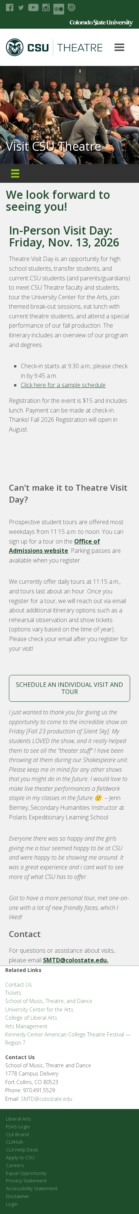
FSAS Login (18, 1126)
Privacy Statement (26, 1180)
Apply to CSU (20, 1157)
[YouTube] (33, 7)
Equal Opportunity (26, 1173)
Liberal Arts (18, 1118)
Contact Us (18, 984)
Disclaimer (17, 1196)
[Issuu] (71, 7)
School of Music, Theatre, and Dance (48, 1000)
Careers (15, 1165)
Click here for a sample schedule (63, 385)
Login (12, 1204)
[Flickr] (58, 9)
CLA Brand (17, 1134)
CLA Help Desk (22, 1149)
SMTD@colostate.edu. (75, 960)
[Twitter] (20, 7)
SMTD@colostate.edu (46, 1098)
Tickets (13, 992)
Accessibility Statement (31, 1188)
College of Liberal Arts (31, 1017)
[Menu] (15, 173)
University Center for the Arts (39, 1009)
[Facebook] (9, 7)
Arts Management (26, 1026)
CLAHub (14, 1141)
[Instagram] (46, 7)
